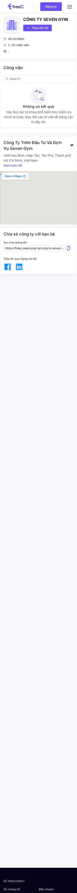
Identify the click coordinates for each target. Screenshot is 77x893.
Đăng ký (51, 6)
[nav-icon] (69, 6)
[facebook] (7, 267)
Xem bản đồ (12, 165)
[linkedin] (19, 267)
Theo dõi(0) (40, 28)
